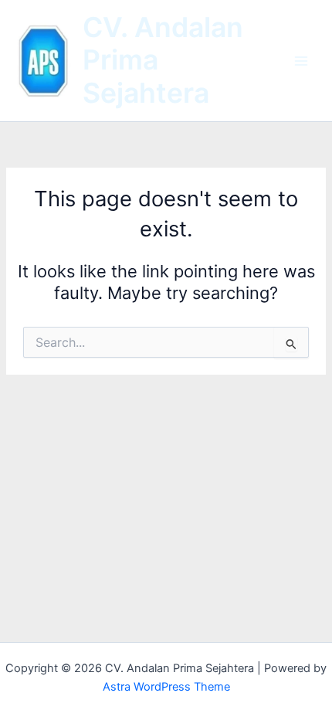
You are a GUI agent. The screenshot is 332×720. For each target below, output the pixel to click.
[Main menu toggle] (301, 60)
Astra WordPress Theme (166, 687)
